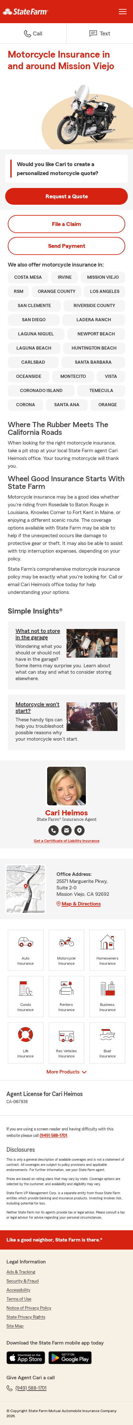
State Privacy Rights (25, 1317)
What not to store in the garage (37, 634)
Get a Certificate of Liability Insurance (66, 841)
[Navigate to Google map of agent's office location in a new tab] (79, 830)
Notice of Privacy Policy (28, 1308)
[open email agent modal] (66, 831)
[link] (33, 11)
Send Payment (66, 246)
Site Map (15, 1326)
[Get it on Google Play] (70, 1357)
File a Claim (66, 224)
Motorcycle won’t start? (37, 707)
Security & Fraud (22, 1281)
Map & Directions (81, 903)
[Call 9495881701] (53, 830)
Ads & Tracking (20, 1272)
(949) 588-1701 (53, 1135)
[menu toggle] (122, 11)
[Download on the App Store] (25, 1357)
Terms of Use (18, 1299)
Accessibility (18, 1290)
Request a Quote (67, 196)
